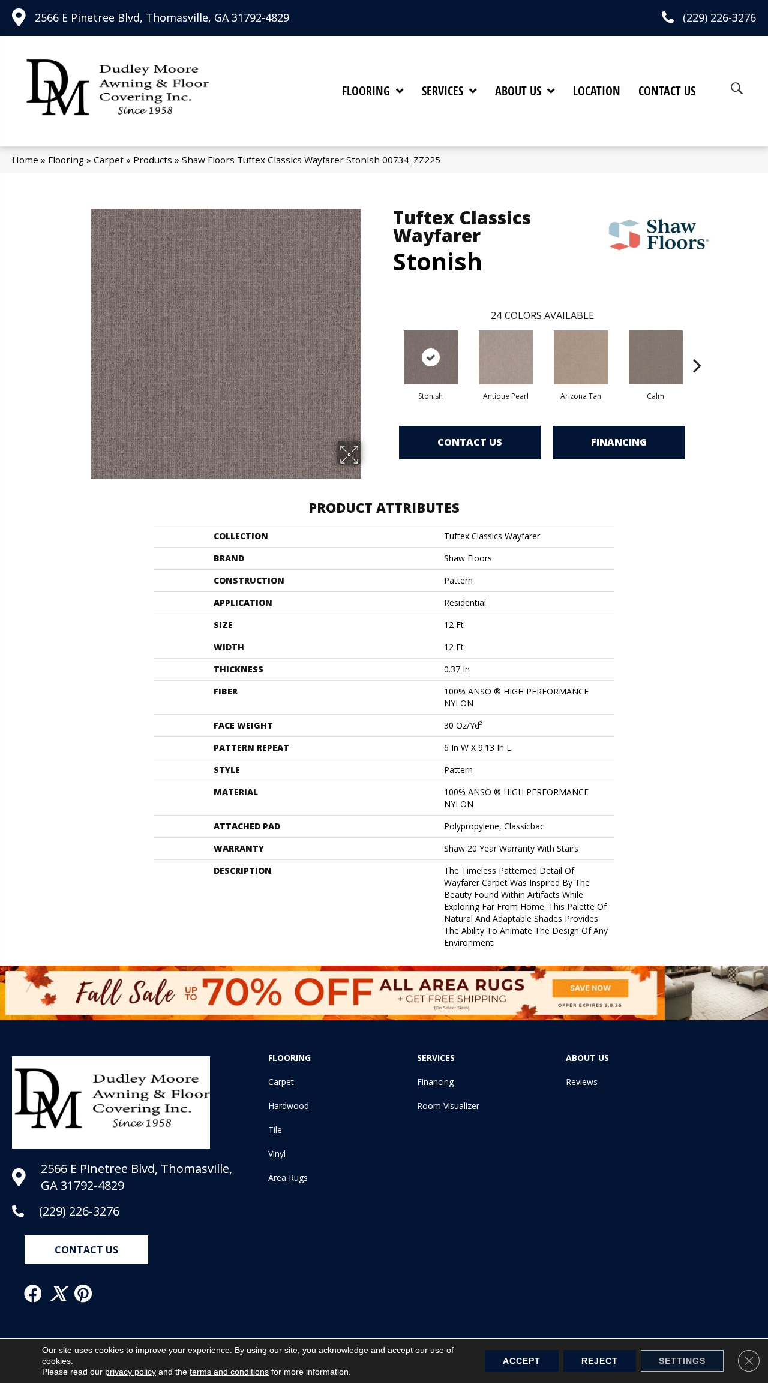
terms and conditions (229, 1371)
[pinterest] (83, 1293)
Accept (522, 1361)
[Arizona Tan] (581, 357)
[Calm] (656, 357)
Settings (682, 1361)
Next (697, 347)
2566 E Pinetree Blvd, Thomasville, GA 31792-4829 (162, 17)
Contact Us (469, 442)
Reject (599, 1361)
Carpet (109, 160)
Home (25, 160)
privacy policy (130, 1371)
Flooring (66, 160)
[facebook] (33, 1293)
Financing (619, 442)
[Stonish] (431, 357)
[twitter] (58, 1293)
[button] (86, 1250)
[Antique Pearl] (506, 357)
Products (152, 160)
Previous (387, 347)
